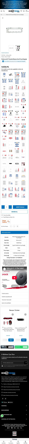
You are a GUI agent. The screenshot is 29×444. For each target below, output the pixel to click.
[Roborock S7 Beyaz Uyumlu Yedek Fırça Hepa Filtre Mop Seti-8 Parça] (11, 189)
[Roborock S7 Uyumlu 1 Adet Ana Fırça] (4, 151)
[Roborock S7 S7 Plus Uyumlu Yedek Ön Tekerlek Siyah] (11, 113)
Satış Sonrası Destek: (11, 389)
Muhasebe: (9, 392)
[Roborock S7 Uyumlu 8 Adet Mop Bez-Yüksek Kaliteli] (23, 75)
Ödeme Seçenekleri (7, 296)
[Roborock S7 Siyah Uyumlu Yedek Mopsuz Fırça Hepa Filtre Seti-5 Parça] (23, 88)
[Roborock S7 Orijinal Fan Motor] (23, 113)
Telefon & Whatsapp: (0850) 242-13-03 (11, 384)
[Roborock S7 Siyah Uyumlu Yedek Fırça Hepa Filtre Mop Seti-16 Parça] (17, 100)
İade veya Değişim (6, 303)
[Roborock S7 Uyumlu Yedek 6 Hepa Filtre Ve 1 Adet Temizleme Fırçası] (23, 177)
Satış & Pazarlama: (11, 386)
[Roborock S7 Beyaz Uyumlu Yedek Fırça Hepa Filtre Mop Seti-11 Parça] (11, 196)
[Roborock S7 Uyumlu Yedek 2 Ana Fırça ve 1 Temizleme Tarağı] (11, 139)
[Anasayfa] (2, 14)
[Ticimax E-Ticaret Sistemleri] (14, 439)
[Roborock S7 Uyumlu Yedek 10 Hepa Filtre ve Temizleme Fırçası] (23, 183)
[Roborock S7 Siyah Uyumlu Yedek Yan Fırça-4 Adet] (4, 88)
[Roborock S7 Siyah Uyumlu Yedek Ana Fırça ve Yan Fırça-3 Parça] (11, 107)
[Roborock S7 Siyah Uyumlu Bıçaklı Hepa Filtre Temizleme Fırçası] (11, 164)
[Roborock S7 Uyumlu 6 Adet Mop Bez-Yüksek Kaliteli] (4, 81)
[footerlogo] (8, 373)
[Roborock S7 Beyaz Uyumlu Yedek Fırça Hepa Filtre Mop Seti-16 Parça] (4, 196)
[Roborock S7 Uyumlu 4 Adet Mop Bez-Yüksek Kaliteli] (11, 81)
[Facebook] (2, 398)
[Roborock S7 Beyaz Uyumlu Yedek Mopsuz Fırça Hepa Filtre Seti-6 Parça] (23, 170)
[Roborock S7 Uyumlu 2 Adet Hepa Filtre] (23, 145)
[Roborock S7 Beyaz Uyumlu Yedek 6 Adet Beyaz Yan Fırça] (11, 119)
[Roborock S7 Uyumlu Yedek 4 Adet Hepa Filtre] (4, 183)
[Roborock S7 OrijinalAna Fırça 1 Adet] (4, 139)
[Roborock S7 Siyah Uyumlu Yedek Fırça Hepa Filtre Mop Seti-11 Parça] (23, 100)
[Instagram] (5, 398)
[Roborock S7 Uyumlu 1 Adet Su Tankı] (23, 158)
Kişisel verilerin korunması (18, 365)
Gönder (25, 362)
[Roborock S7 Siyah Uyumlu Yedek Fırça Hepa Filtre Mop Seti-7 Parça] (11, 100)
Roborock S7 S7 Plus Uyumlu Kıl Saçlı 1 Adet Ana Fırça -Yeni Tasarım (8, 329)
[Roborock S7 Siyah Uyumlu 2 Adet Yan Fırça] (17, 107)
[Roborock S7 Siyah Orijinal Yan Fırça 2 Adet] (11, 158)
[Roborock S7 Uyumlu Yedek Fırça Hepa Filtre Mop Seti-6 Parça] (23, 189)
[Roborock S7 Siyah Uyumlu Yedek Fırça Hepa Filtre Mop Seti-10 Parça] (4, 107)
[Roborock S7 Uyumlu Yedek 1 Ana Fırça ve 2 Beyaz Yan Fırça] (23, 151)
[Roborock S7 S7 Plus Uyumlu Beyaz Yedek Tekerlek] (17, 113)
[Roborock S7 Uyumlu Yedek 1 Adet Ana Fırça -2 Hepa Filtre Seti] (4, 145)
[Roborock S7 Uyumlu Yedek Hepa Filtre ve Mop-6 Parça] (4, 189)
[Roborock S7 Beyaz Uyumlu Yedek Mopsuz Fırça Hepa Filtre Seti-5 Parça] (4, 177)
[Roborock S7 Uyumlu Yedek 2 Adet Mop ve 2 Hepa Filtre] (17, 177)
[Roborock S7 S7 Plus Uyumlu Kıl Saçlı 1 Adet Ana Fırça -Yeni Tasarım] (23, 164)
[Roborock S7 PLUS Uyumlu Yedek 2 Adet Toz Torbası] (11, 151)
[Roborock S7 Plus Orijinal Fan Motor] (4, 119)
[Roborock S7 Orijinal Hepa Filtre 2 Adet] (17, 151)
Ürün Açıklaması (6, 232)
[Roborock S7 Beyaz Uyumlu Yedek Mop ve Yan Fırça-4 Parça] (11, 177)
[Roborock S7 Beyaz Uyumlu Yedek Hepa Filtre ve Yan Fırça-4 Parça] (4, 170)
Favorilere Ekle (13, 314)
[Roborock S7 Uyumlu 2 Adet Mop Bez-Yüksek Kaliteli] (17, 145)
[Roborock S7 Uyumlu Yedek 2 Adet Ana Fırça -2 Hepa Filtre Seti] (23, 139)
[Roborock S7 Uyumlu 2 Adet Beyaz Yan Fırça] (11, 145)
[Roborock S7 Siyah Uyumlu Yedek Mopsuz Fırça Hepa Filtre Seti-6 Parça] (17, 88)
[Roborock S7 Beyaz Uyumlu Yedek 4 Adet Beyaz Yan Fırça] (11, 170)
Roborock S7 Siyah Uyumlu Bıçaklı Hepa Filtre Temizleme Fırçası (20, 329)
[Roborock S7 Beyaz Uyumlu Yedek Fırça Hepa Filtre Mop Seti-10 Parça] (17, 196)
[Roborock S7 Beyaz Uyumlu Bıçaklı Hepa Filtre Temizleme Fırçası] (4, 164)
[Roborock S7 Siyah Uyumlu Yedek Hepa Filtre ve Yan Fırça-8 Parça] (17, 94)
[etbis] (14, 433)
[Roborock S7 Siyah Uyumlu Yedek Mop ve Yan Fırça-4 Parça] (4, 75)
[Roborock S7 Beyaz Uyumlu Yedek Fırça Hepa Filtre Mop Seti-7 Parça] (17, 189)
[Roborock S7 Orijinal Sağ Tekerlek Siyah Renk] (23, 107)
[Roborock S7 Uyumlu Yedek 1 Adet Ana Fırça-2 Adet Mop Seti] (17, 139)
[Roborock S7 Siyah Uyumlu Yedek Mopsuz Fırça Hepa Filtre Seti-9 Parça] (11, 88)
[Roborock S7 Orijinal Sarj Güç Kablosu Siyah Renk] (23, 119)
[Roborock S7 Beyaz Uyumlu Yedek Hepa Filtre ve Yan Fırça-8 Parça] (17, 183)
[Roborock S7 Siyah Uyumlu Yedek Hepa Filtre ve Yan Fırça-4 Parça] (23, 94)
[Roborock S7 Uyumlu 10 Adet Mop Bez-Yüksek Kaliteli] (17, 81)
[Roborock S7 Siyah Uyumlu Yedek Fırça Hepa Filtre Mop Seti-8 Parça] (4, 100)
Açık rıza (10, 365)
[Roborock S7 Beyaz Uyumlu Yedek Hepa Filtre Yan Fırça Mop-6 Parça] (11, 183)
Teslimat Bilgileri (6, 300)
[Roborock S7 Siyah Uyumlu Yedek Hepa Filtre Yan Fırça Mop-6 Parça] (11, 94)
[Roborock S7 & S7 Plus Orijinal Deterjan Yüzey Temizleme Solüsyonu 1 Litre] (23, 126)
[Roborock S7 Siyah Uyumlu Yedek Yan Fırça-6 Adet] (23, 81)
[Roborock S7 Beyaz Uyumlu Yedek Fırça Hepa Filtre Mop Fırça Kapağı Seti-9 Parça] (23, 196)
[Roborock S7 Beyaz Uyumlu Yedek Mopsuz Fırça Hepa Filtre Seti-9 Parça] (17, 170)
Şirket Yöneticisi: (10, 395)
